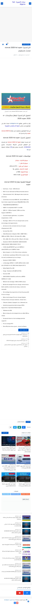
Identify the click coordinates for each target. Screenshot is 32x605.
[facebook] (27, 593)
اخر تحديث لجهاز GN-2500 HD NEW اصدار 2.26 (11, 571)
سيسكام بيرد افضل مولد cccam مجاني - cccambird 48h (12, 525)
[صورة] (26, 518)
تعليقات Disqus (6, 494)
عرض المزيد (5, 432)
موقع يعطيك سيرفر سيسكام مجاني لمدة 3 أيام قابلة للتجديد (11, 559)
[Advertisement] (16, 24)
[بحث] (2, 3)
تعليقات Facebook (15, 494)
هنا (28, 149)
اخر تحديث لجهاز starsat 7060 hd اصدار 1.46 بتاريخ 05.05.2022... (24, 450)
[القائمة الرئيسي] (30, 3)
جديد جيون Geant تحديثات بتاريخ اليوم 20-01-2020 (16, 340)
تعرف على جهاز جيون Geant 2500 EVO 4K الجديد (9, 485)
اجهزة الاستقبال (26, 44)
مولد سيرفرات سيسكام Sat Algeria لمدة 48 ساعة (11, 552)
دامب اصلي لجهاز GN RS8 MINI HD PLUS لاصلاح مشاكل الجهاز (12, 532)
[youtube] (19, 593)
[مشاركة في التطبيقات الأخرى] (10, 427)
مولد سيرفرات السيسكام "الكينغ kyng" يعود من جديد (11, 545)
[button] (24, 427)
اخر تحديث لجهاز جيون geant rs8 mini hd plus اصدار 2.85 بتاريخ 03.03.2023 (11, 538)
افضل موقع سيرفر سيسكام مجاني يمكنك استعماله (12, 518)
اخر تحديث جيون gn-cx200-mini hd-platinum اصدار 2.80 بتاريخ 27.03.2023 (9, 468)
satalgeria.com (14, 123)
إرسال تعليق (26, 499)
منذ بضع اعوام (23, 333)
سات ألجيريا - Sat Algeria (18, 3)
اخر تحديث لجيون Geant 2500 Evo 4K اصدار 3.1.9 (25, 485)
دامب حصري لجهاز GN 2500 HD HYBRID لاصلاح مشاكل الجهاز (12, 579)
